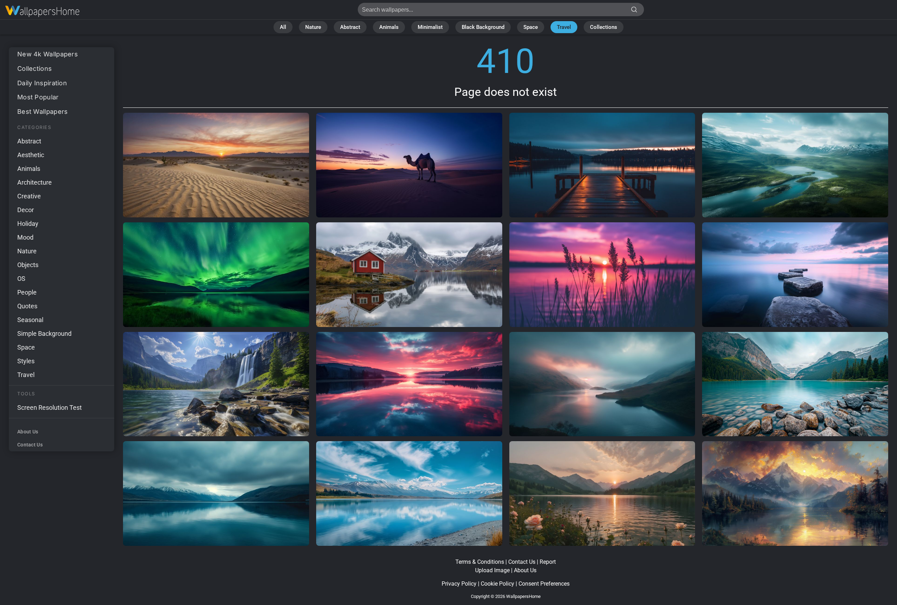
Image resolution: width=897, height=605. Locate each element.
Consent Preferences (544, 583)
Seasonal (30, 319)
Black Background (483, 27)
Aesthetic (30, 155)
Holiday (27, 223)
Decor (25, 210)
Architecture (34, 182)
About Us (27, 431)
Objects (27, 264)
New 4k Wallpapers (47, 54)
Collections (603, 27)
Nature (313, 27)
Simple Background (44, 333)
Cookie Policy (497, 583)
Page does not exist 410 (42, 11)
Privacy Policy (459, 583)
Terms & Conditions (479, 561)
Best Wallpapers (42, 111)
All (283, 27)
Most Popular (38, 97)
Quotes (27, 306)
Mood (25, 237)
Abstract (350, 27)
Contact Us (30, 444)
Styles (26, 361)
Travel (564, 27)
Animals (389, 27)
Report (548, 561)
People (27, 292)
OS (21, 278)
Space (530, 27)
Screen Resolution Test (49, 407)
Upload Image (492, 570)
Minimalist (430, 27)
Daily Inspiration (42, 83)
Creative (29, 196)
